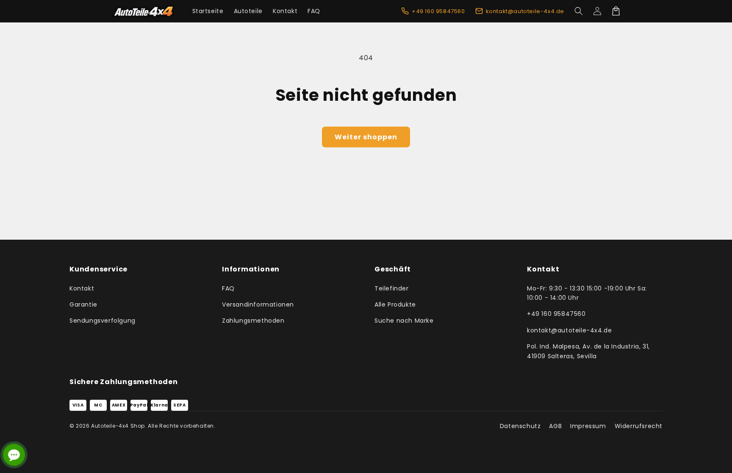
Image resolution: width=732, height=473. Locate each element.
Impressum (588, 426)
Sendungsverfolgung (102, 320)
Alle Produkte (395, 304)
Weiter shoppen (366, 137)
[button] (578, 11)
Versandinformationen (258, 304)
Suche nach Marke (404, 320)
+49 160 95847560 (556, 314)
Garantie (83, 304)
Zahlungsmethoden (253, 320)
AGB (555, 426)
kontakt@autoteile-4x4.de (569, 330)
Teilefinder (391, 288)
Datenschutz (520, 426)
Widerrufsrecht (639, 426)
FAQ (228, 288)
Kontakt (81, 288)
